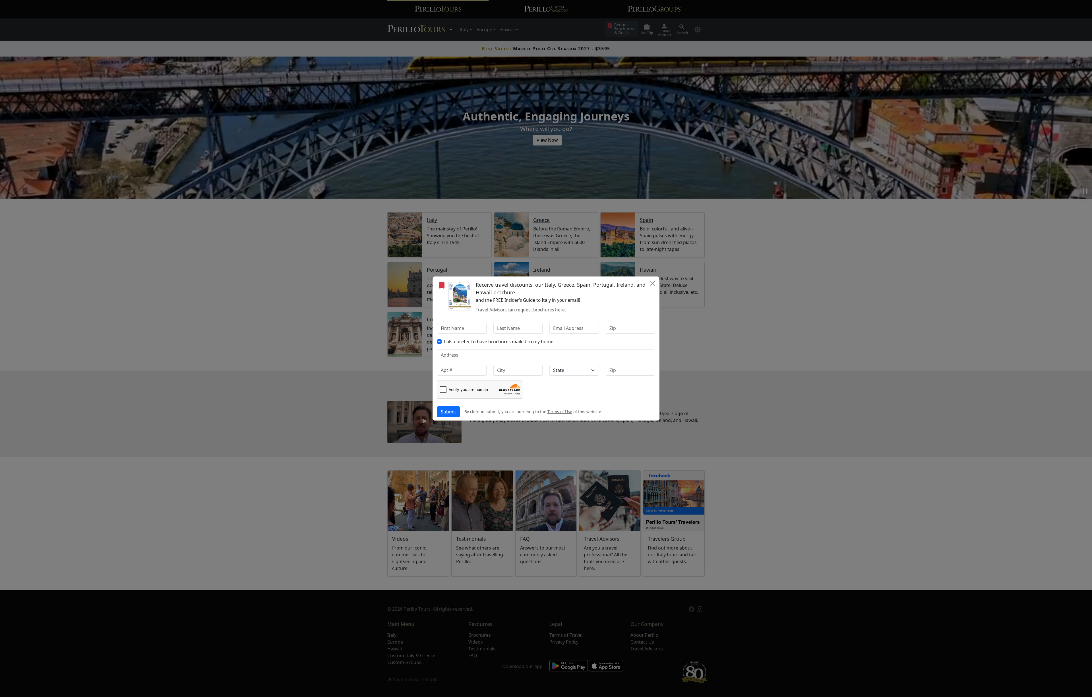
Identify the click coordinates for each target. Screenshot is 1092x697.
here (560, 310)
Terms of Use (559, 411)
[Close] (652, 283)
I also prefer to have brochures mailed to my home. (499, 341)
